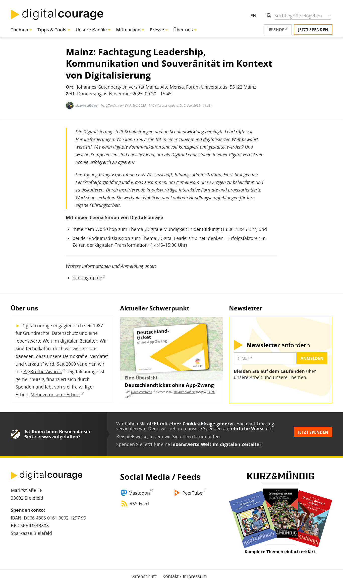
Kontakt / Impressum (184, 576)
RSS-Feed (139, 503)
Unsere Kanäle (91, 30)
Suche (329, 15)
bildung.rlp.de (87, 278)
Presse (157, 30)
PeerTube (192, 493)
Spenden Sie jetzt (134, 444)
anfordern (278, 345)
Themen (19, 30)
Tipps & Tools (51, 30)
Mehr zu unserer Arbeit (55, 395)
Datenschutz (144, 576)
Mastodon (139, 493)
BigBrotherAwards (42, 371)
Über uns (183, 30)
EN (253, 16)
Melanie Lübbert (86, 105)
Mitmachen (128, 30)
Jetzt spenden (313, 29)
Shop (278, 29)
